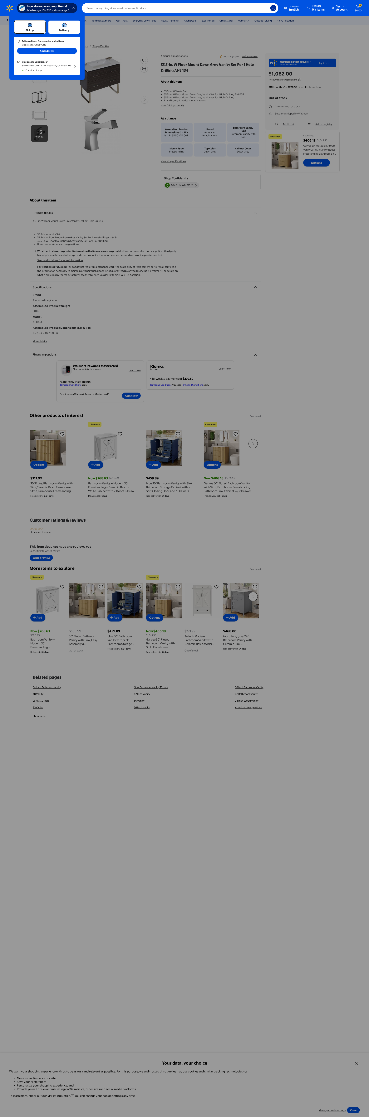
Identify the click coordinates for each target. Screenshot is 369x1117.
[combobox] (180, 8)
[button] (316, 8)
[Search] (273, 8)
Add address (47, 50)
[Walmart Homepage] (10, 8)
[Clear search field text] (264, 8)
